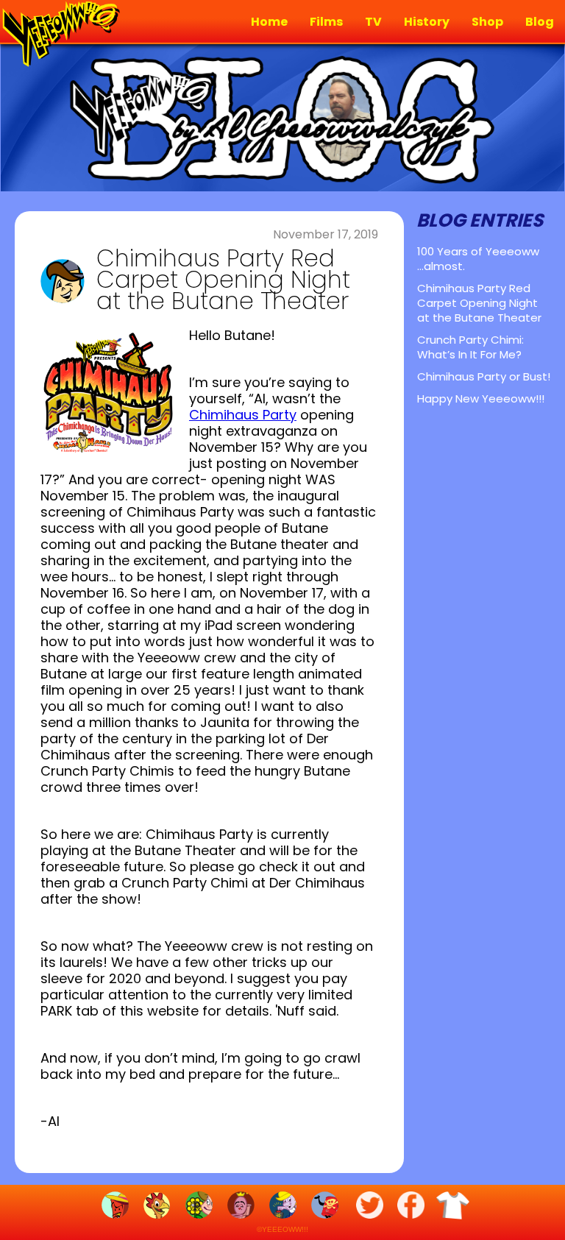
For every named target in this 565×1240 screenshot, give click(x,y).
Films (326, 22)
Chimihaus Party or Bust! (483, 376)
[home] (59, 35)
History (426, 22)
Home (269, 22)
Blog (539, 22)
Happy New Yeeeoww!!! (480, 398)
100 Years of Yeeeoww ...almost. (478, 259)
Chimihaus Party (242, 414)
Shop (487, 22)
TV (373, 22)
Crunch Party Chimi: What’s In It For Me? (470, 347)
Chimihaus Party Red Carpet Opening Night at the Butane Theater (479, 302)
